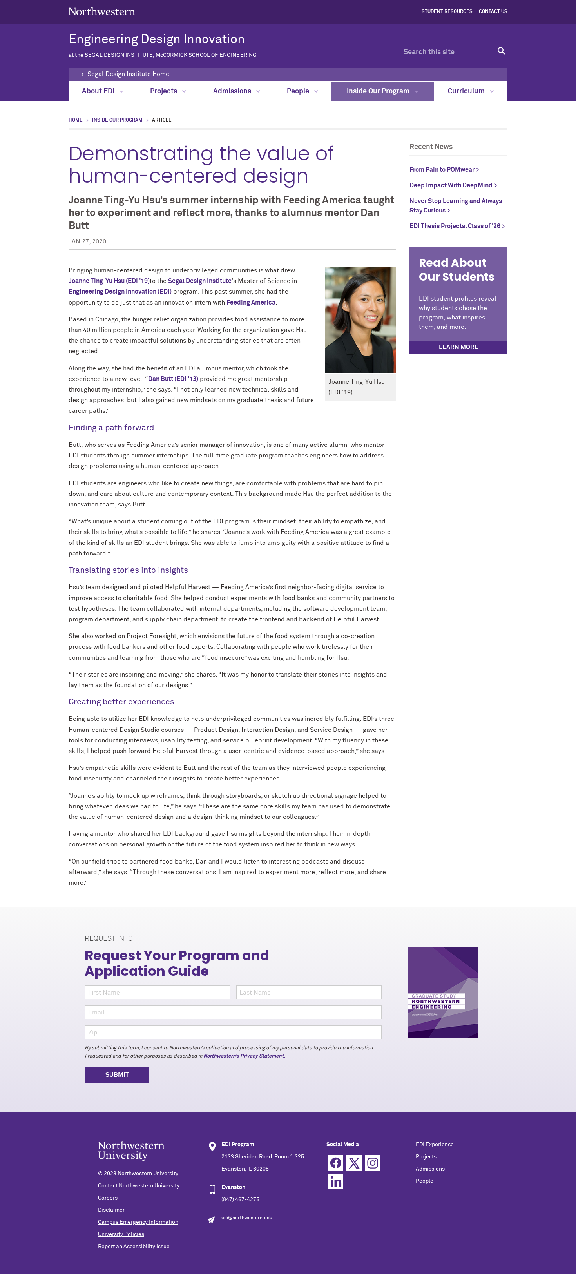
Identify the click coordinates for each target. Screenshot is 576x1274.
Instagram (372, 1163)
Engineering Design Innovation (163, 45)
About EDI (99, 91)
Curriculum (467, 91)
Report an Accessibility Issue (134, 1246)
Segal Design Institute (200, 281)
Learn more (458, 347)
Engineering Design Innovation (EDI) (120, 292)
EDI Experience (435, 1144)
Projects (164, 91)
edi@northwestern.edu (246, 1218)
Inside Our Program (379, 91)
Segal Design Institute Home (128, 74)
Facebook (335, 1163)
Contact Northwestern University (138, 1186)
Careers (108, 1198)
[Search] (500, 52)
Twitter (354, 1163)
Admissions (233, 91)
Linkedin (335, 1181)
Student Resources (447, 11)
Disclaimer (111, 1210)
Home (76, 120)
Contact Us (493, 11)
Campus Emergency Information (138, 1222)
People (299, 91)
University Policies (121, 1234)
